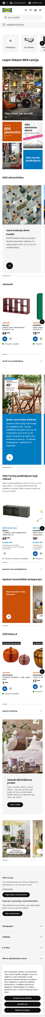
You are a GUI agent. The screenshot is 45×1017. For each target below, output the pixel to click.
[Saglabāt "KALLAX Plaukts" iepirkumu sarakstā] (10, 339)
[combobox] (21, 17)
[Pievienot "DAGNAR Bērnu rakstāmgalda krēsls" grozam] (35, 553)
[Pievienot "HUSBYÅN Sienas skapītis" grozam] (35, 339)
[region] (22, 989)
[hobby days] (33, 135)
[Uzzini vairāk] (22, 746)
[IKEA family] (33, 159)
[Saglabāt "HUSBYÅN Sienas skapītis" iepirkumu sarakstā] (41, 339)
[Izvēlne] (40, 10)
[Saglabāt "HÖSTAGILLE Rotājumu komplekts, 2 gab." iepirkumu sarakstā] (10, 688)
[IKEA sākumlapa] (7, 10)
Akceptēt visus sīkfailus (22, 998)
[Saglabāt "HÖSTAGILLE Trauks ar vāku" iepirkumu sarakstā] (41, 686)
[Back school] (12, 156)
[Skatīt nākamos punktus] (42, 321)
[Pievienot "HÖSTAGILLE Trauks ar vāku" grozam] (35, 686)
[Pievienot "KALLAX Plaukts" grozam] (4, 339)
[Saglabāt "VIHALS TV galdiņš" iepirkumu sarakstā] (4, 553)
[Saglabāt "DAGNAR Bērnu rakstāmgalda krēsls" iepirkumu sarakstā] (41, 553)
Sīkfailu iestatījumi (22, 1010)
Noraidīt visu (22, 1004)
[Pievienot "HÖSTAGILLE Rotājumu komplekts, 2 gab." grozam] (4, 688)
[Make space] (22, 93)
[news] (12, 131)
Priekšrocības (7, 889)
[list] (22, 43)
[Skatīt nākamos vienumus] (42, 43)
